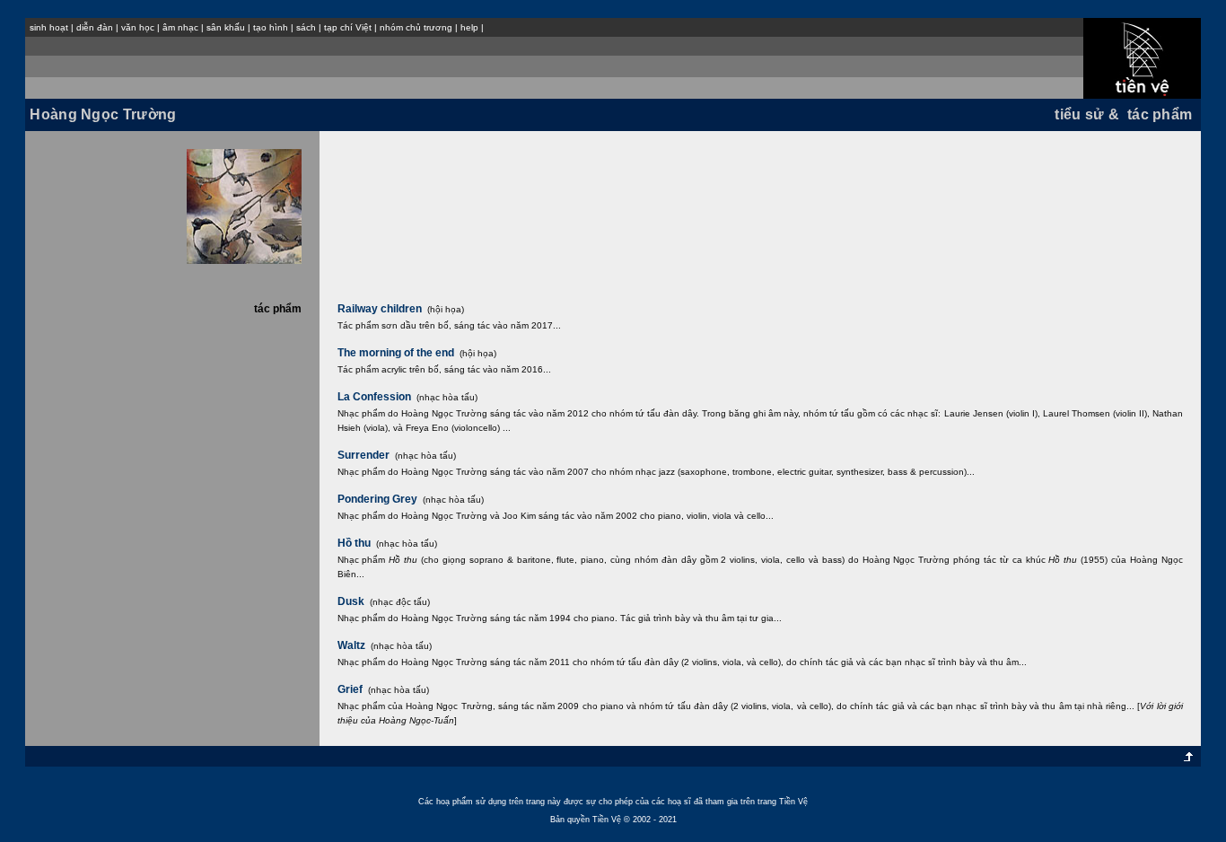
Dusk (350, 601)
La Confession (374, 396)
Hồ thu (354, 543)
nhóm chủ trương (416, 27)
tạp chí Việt (348, 27)
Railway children (379, 309)
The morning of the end (395, 352)
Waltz (351, 645)
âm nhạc (180, 27)
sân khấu (225, 27)
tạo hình (270, 27)
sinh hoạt (49, 27)
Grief (350, 689)
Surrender (363, 455)
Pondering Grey (377, 499)
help (469, 27)
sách (306, 27)
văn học (137, 27)
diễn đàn (94, 27)
